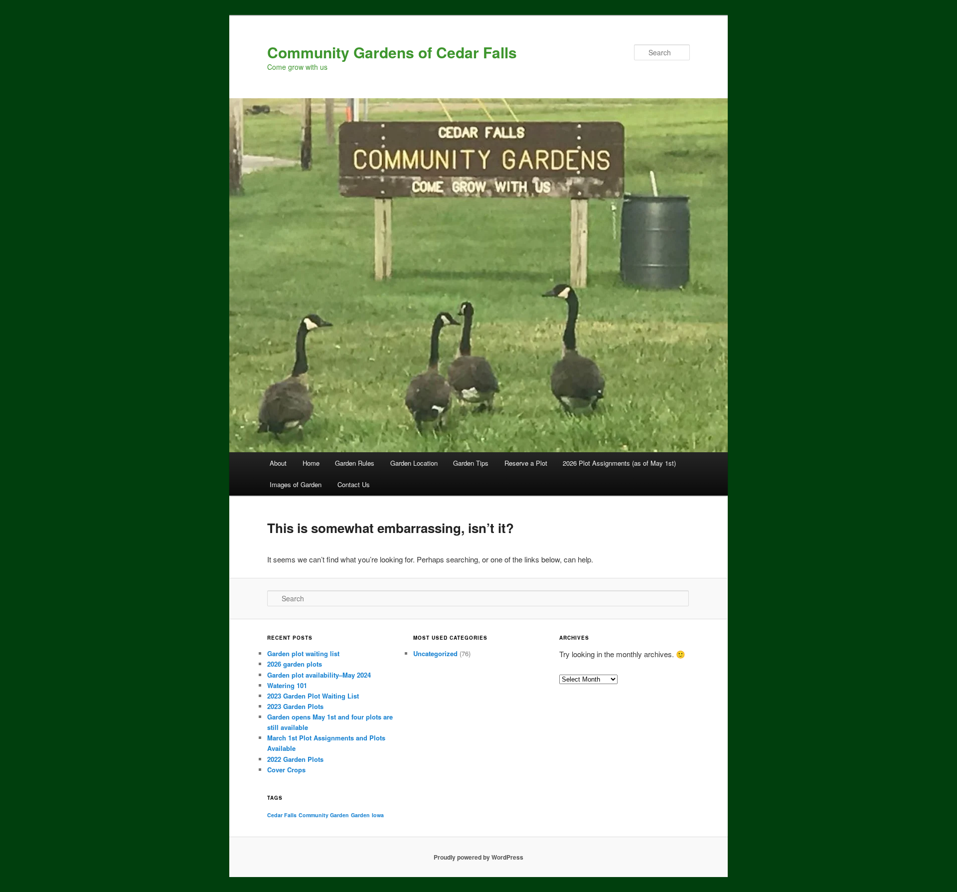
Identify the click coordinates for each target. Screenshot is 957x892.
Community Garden (324, 815)
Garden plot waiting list (303, 653)
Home (311, 463)
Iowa (378, 815)
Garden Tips (470, 463)
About (278, 463)
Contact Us (353, 484)
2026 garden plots (294, 664)
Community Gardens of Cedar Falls (392, 52)
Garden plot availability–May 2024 (319, 675)
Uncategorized (435, 653)
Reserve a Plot (525, 463)
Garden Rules (354, 463)
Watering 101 (287, 685)
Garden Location (414, 463)
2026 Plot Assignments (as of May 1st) (619, 463)
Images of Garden (295, 484)
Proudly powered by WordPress (478, 857)
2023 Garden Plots (295, 706)
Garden (360, 815)
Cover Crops (286, 769)
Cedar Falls (282, 815)
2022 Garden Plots (295, 759)
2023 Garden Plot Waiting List (313, 696)
